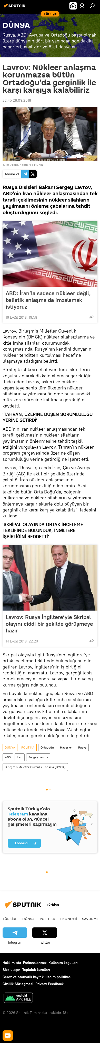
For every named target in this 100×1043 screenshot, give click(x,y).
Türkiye (10, 918)
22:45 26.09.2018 (17, 100)
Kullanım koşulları (63, 962)
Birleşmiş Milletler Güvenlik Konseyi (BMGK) (35, 767)
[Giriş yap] (82, 6)
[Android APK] (18, 998)
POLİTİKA (27, 747)
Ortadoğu (47, 747)
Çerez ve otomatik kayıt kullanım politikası (37, 977)
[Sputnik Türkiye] (15, 7)
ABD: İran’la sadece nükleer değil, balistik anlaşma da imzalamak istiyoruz (48, 300)
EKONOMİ (68, 918)
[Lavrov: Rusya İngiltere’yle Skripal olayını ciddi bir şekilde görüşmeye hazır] (50, 578)
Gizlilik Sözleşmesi (18, 983)
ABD (8, 757)
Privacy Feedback (49, 983)
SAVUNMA (90, 918)
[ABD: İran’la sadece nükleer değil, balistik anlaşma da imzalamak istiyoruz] (50, 254)
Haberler (66, 747)
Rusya (82, 747)
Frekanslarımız (34, 962)
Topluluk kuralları (36, 969)
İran (19, 757)
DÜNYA (10, 747)
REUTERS (12, 165)
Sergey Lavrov (38, 757)
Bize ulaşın (11, 969)
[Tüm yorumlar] (8, 1035)
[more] (91, 317)
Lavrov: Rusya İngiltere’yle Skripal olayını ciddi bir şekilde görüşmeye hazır (49, 624)
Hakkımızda (12, 962)
